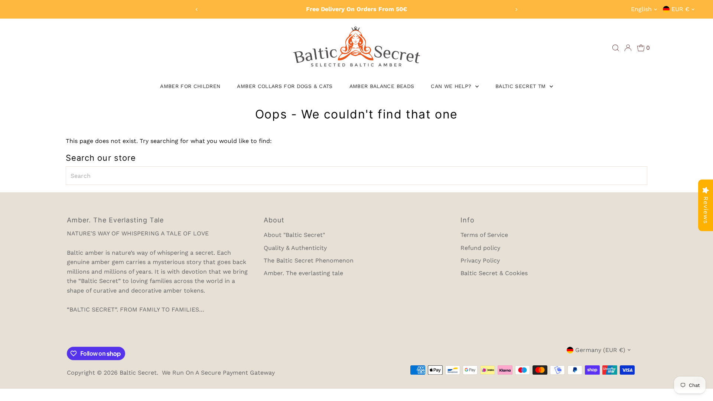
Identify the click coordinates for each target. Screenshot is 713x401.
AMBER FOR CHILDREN (190, 86)
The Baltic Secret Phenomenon (309, 260)
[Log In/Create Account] (628, 48)
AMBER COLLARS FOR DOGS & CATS (284, 86)
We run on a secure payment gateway (218, 372)
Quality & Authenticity (295, 247)
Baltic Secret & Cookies (494, 273)
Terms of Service (484, 234)
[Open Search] (615, 48)
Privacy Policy (480, 260)
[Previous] (196, 9)
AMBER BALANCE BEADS (381, 86)
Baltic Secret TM (521, 86)
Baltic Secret (138, 372)
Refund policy (480, 247)
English (641, 9)
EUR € (680, 9)
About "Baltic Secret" (294, 234)
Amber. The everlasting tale (303, 273)
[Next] (516, 9)
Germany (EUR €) (600, 349)
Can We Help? (452, 86)
